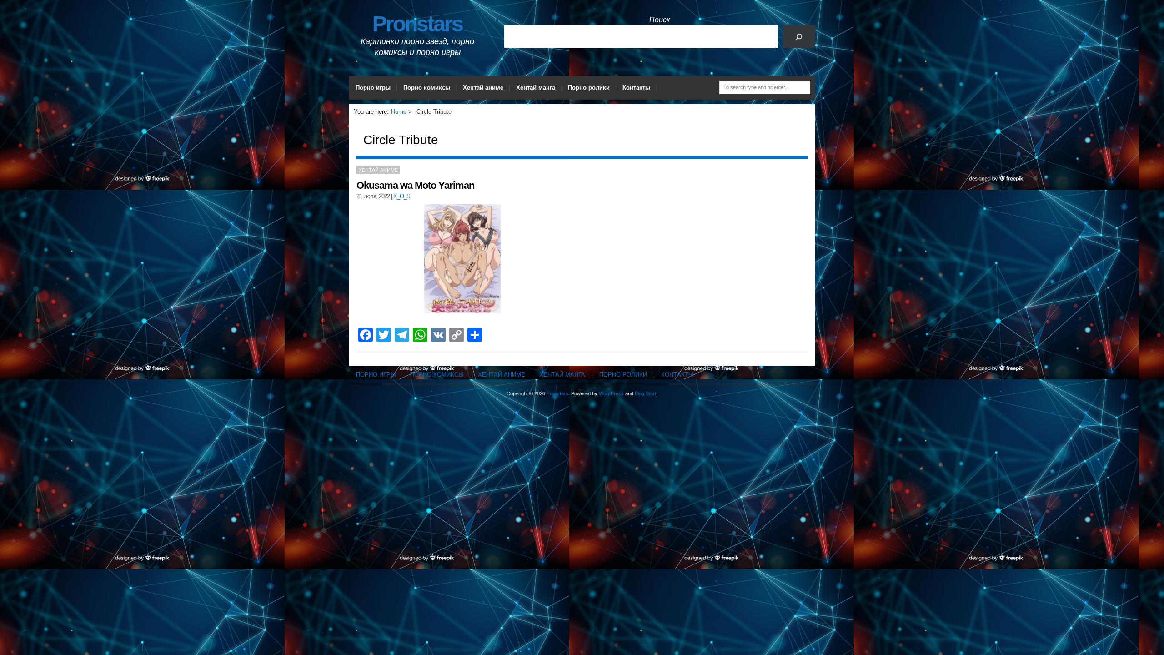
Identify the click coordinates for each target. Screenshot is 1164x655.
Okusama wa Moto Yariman (415, 185)
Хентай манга (535, 87)
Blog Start (645, 393)
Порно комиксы (426, 87)
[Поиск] (799, 36)
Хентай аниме (483, 87)
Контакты (636, 87)
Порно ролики (589, 87)
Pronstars (417, 24)
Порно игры (373, 87)
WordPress (611, 393)
